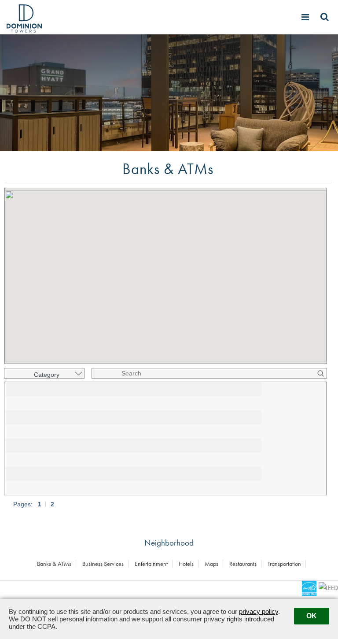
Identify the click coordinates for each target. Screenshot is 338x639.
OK (311, 616)
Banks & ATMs (54, 564)
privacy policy (258, 611)
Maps (211, 564)
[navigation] (306, 17)
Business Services (103, 564)
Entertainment (151, 564)
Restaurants (243, 564)
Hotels (186, 564)
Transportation (284, 564)
